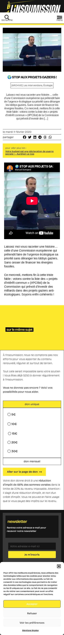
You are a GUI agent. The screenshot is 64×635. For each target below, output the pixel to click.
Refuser (32, 613)
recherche (7, 20)
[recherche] (7, 17)
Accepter (32, 604)
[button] (59, 566)
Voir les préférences (32, 622)
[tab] (32, 404)
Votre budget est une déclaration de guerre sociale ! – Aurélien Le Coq (29, 152)
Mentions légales (30, 630)
